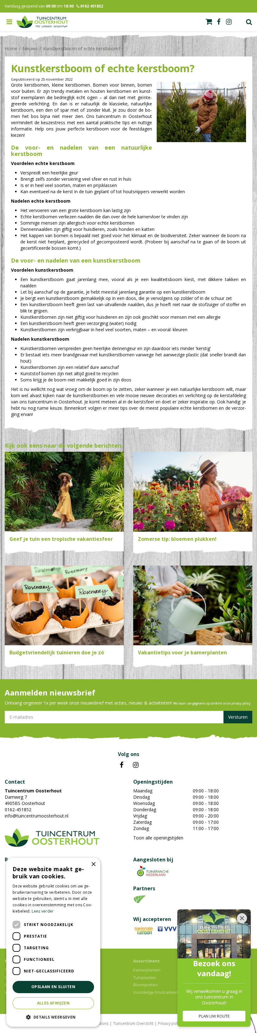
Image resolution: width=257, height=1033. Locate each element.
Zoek (249, 22)
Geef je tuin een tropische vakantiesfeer (61, 538)
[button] (53, 1016)
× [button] (93, 864)
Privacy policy (170, 1023)
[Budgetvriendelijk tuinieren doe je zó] (64, 606)
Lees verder (43, 911)
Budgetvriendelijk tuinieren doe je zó (56, 652)
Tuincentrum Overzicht (133, 1023)
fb (219, 22)
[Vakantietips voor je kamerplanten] (192, 606)
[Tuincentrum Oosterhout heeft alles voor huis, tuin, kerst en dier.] (43, 22)
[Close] (242, 918)
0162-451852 (18, 809)
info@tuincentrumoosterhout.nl (36, 816)
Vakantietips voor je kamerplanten (182, 652)
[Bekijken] (209, 21)
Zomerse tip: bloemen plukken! (177, 538)
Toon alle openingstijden (158, 838)
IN (135, 765)
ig (228, 22)
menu (9, 22)
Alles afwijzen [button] (53, 1003)
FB (121, 765)
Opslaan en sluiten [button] (53, 986)
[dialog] (53, 942)
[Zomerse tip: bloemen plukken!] (192, 492)
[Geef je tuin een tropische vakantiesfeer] (64, 492)
